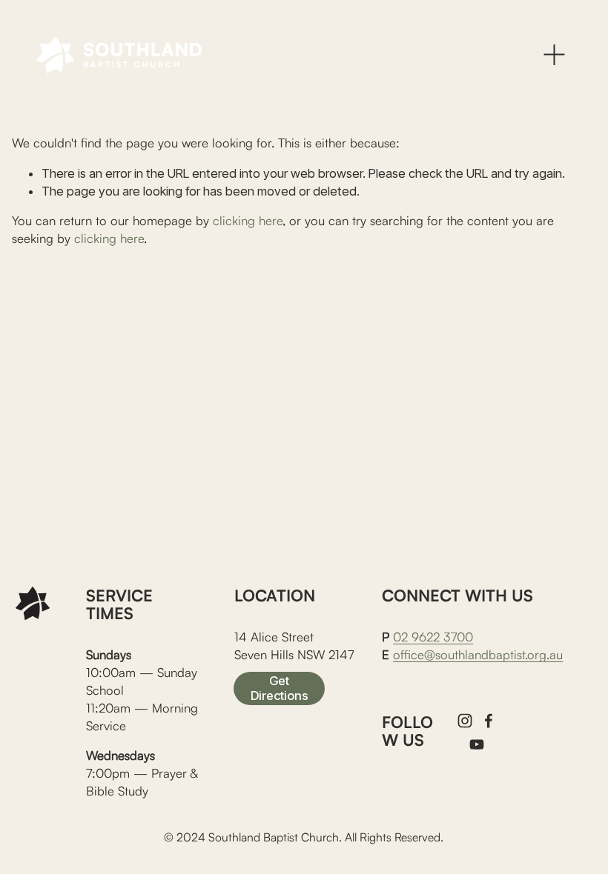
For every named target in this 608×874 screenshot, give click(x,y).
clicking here (247, 220)
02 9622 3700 (433, 636)
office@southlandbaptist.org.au (478, 654)
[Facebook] (488, 720)
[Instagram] (464, 720)
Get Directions (279, 688)
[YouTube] (476, 744)
